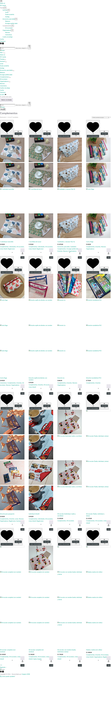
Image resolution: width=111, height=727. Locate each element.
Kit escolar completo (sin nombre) (36, 650)
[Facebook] (1, 44)
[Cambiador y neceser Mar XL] (69, 188)
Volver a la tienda (6, 100)
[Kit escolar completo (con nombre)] (12, 596)
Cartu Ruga (3, 378)
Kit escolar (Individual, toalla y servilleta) (66, 515)
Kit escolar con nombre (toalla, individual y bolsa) (66, 650)
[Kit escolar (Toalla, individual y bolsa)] (98, 460)
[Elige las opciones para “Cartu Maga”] (109, 250)
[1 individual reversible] (12, 188)
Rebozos (2, 72)
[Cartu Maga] (98, 188)
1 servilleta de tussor (35, 241)
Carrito (2, 90)
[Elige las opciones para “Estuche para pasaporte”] (22, 522)
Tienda (2, 59)
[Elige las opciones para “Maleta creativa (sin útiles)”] (109, 658)
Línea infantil (3, 249)
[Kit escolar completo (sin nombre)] (41, 596)
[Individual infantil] (41, 460)
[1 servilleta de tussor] (41, 188)
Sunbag (2, 68)
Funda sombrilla (4, 66)
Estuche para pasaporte (7, 514)
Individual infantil (34, 514)
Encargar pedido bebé (6, 74)
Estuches (60, 251)
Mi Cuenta (3, 57)
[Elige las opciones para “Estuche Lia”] (80, 386)
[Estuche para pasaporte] (12, 460)
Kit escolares (3, 79)
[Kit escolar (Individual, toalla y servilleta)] (69, 460)
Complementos (4, 77)
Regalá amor (11, 249)
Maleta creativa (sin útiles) (94, 650)
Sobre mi (2, 55)
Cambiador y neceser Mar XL (66, 241)
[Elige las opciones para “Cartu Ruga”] (22, 386)
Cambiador (73, 246)
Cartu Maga (89, 241)
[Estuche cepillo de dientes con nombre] (41, 324)
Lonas (1, 63)
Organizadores (4, 81)
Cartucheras (3, 86)
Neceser (2, 83)
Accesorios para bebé (6, 70)
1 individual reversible (6, 241)
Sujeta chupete (37, 659)
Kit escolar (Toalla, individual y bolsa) (95, 515)
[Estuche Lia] (69, 324)
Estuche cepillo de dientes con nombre (38, 379)
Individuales (12, 246)
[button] (22, 250)
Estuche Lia (60, 378)
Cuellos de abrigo (5, 88)
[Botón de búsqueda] (29, 47)
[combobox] (7, 48)
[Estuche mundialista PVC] (98, 324)
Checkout (2, 92)
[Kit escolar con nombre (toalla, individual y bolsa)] (69, 596)
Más (1, 52)
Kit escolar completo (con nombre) (8, 650)
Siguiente (3, 667)
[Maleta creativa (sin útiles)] (98, 596)
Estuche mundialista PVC (93, 378)
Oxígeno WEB (26, 674)
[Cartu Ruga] (12, 324)
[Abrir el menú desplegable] (5, 59)
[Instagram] (3, 44)
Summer (2, 61)
